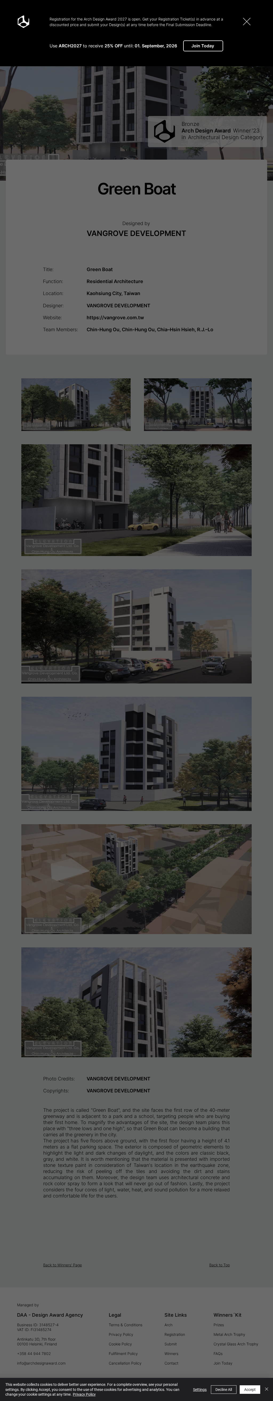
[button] (246, 21)
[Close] (266, 1389)
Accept (250, 1389)
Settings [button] (200, 1389)
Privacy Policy (84, 1394)
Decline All (223, 1389)
